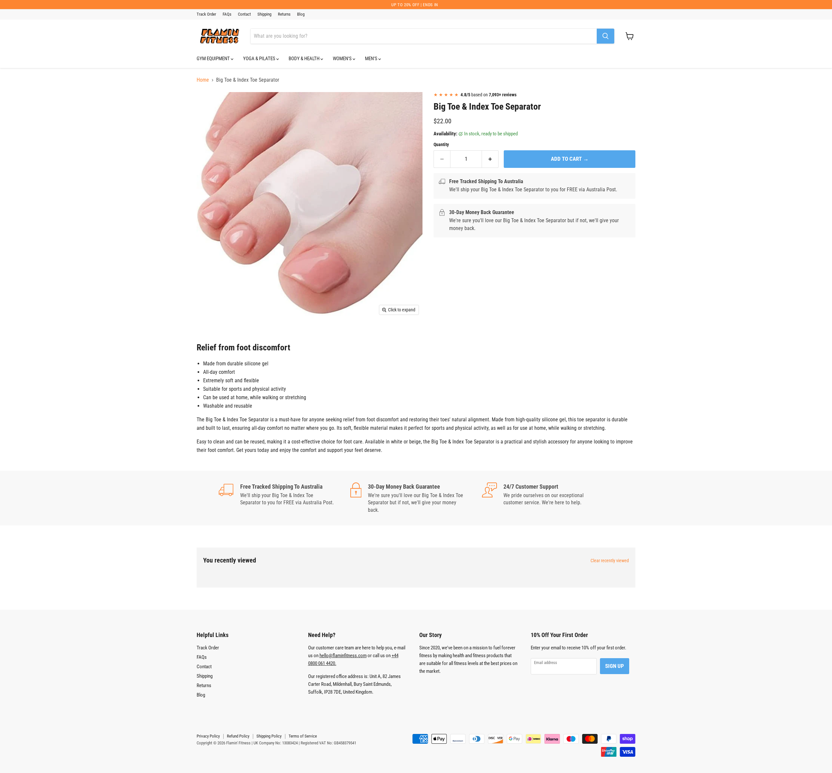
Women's (343, 58)
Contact (244, 14)
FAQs (227, 14)
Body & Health (304, 58)
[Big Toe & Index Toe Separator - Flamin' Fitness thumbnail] (209, 105)
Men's (371, 58)
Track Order (206, 14)
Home (203, 80)
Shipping (264, 14)
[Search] (605, 36)
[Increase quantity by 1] (490, 159)
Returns (284, 14)
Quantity (441, 144)
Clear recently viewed (610, 560)
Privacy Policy (208, 736)
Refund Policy (238, 736)
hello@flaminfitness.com (343, 655)
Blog (301, 14)
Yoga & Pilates (259, 58)
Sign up (614, 666)
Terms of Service (303, 736)
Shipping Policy (268, 736)
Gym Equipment (214, 58)
